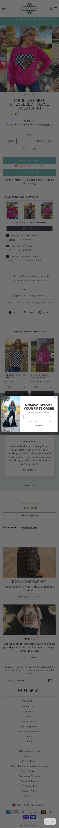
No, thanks (39, 425)
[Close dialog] (55, 398)
